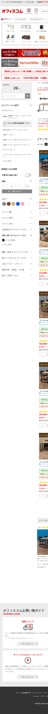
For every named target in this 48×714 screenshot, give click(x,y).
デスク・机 (10, 31)
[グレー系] (4, 204)
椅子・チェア (10, 41)
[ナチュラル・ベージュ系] (13, 204)
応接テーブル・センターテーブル (16, 145)
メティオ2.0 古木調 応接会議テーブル (16, 124)
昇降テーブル (9, 135)
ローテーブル (9, 149)
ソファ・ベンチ (26, 41)
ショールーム (37, 693)
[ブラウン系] (9, 204)
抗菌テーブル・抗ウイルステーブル (17, 140)
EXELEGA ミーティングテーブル (16, 130)
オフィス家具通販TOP (23, 693)
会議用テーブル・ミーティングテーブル (19, 117)
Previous (39, 110)
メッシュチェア (20, 19)
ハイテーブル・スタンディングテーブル (17, 155)
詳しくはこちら (28, 644)
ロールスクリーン (37, 19)
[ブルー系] (18, 204)
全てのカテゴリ (7, 110)
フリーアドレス (26, 31)
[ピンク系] (22, 204)
